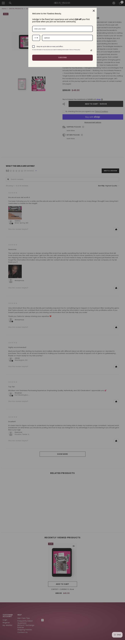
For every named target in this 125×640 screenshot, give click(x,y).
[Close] (94, 11)
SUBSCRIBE (62, 58)
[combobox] (36, 38)
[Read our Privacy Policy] (91, 50)
